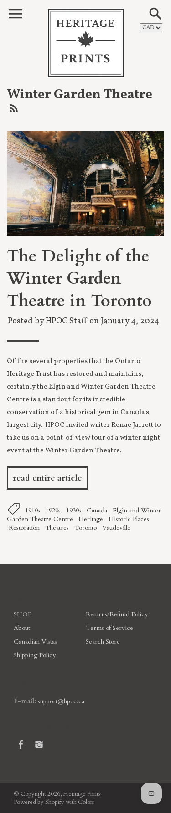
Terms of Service (109, 628)
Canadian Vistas (35, 641)
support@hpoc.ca (61, 701)
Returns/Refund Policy (117, 614)
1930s (73, 510)
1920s (53, 510)
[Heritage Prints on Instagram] (39, 750)
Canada (97, 510)
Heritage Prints (81, 794)
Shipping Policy (35, 655)
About (22, 628)
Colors (86, 802)
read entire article (47, 478)
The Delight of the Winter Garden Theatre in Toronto (79, 278)
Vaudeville (116, 527)
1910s (32, 510)
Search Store (103, 641)
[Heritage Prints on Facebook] (21, 750)
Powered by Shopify (39, 802)
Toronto (85, 527)
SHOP (22, 614)
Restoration (24, 527)
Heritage (90, 519)
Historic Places (129, 519)
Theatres (57, 527)
